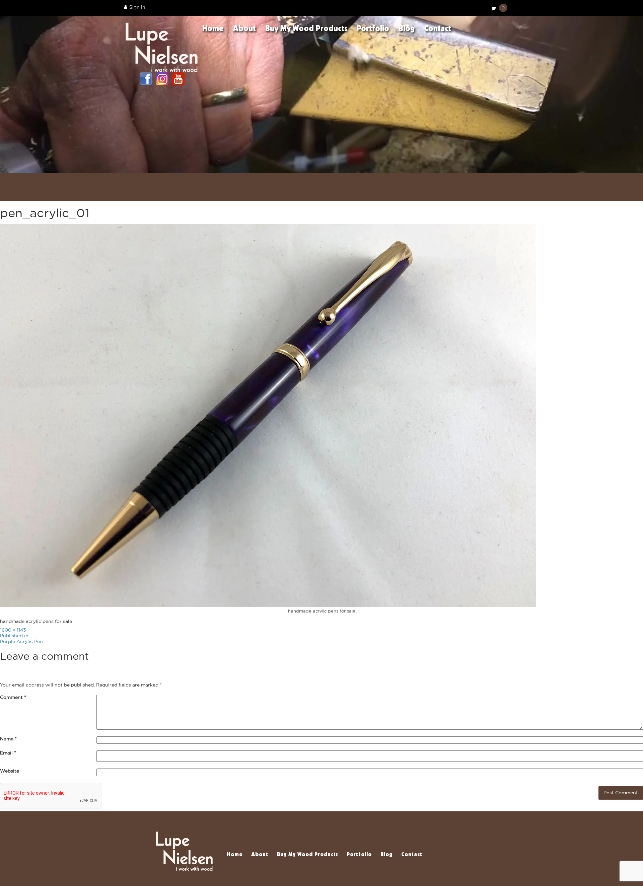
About (244, 29)
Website (9, 771)
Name (8, 739)
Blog (407, 29)
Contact (437, 29)
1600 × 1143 (13, 630)
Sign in (137, 7)
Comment (13, 698)
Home (212, 29)
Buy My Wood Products (306, 29)
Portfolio (373, 29)
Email (8, 753)
